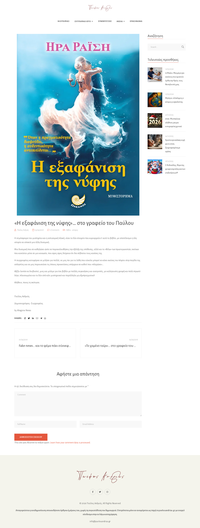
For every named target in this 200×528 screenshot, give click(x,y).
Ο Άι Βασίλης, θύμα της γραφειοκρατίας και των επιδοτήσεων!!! (175, 169)
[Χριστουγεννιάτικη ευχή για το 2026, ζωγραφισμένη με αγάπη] (155, 141)
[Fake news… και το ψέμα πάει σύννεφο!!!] (45, 343)
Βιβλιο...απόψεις (72, 230)
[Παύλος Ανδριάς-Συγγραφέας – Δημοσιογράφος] (100, 8)
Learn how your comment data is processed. (70, 442)
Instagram (107, 492)
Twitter (100, 492)
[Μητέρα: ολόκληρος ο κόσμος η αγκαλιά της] (155, 99)
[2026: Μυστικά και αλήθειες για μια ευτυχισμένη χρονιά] (155, 120)
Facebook (93, 492)
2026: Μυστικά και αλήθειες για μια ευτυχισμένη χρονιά (173, 123)
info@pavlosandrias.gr (100, 521)
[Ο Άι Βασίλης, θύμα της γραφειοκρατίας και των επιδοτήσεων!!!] (155, 167)
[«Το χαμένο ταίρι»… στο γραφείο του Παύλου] (111, 343)
